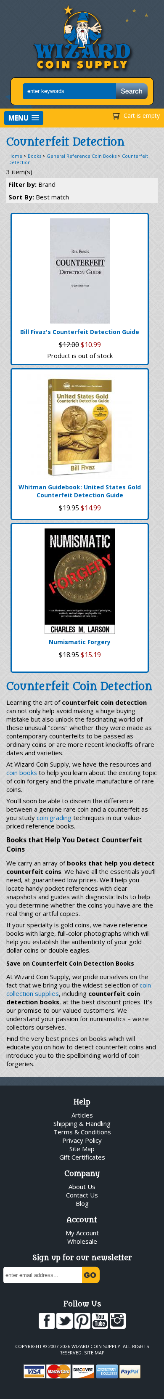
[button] (23, 118)
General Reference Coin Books (81, 156)
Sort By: (38, 197)
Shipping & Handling (82, 1123)
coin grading (54, 817)
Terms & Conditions (82, 1132)
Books (34, 156)
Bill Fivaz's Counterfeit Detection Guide (79, 332)
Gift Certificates (82, 1157)
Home (15, 156)
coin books (21, 772)
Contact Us (82, 1195)
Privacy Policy (82, 1140)
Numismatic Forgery (80, 642)
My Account (82, 1233)
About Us (82, 1186)
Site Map (82, 1148)
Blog (82, 1203)
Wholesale (82, 1241)
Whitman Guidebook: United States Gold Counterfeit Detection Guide (80, 491)
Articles (82, 1115)
